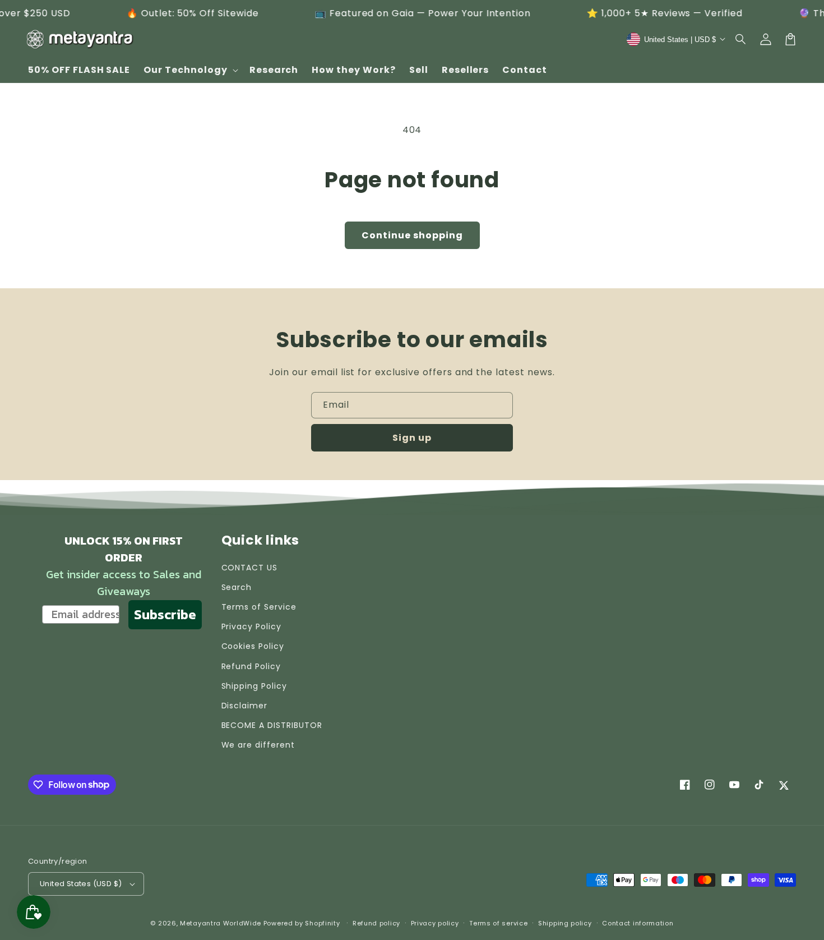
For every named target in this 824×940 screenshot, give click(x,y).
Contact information (637, 923)
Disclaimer (244, 705)
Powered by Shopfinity (301, 923)
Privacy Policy (251, 626)
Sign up (412, 437)
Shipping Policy (254, 686)
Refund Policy (251, 666)
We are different (258, 744)
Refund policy (376, 923)
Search (236, 587)
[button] (741, 39)
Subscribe (165, 614)
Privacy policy (435, 923)
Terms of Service (259, 606)
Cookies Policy (252, 646)
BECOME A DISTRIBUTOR (271, 725)
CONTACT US (249, 567)
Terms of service (498, 923)
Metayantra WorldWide (220, 923)
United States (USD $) (81, 883)
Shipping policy (565, 923)
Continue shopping (412, 235)
